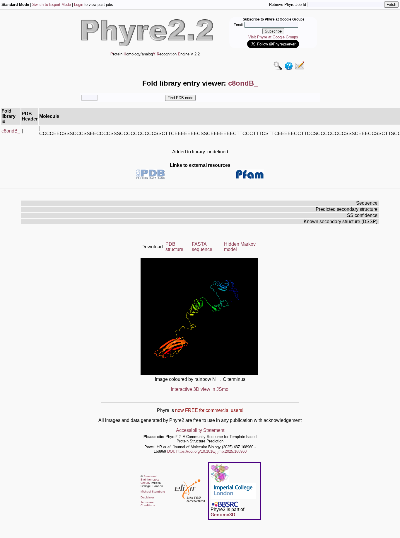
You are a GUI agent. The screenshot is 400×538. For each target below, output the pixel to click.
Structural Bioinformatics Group (150, 479)
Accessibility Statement (200, 430)
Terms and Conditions (148, 503)
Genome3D (223, 514)
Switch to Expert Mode (51, 4)
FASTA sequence (202, 247)
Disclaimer (147, 497)
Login (78, 4)
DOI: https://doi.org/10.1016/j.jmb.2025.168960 (207, 451)
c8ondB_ (10, 130)
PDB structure (174, 247)
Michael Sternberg (153, 491)
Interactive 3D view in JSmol (200, 389)
